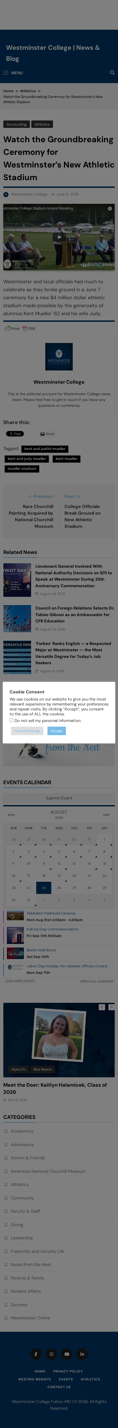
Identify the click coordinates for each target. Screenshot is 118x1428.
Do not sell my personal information (47, 720)
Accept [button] (57, 731)
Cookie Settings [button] (27, 731)
